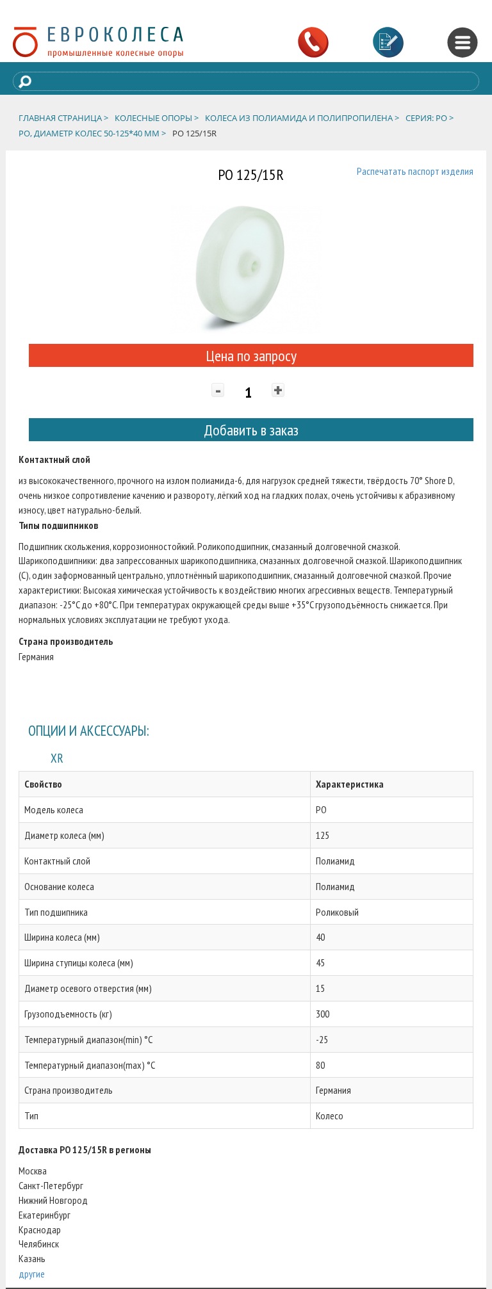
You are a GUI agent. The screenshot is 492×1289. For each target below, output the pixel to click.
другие (32, 1273)
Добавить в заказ (251, 430)
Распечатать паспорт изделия (415, 171)
